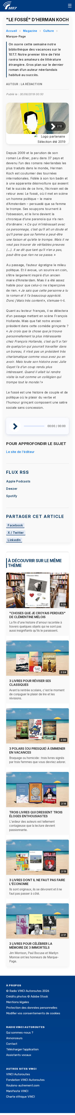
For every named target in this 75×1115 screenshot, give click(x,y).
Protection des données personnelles (31, 1007)
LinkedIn (14, 540)
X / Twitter (16, 533)
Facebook (15, 525)
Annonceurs (14, 1038)
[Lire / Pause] (50, 126)
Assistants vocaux (18, 1055)
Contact (11, 1044)
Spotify (11, 496)
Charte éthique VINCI (20, 1096)
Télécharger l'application (22, 1049)
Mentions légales (17, 1002)
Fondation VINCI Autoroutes (25, 1080)
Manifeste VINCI (17, 1091)
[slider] (34, 426)
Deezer (11, 489)
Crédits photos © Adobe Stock (27, 996)
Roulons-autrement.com (22, 1085)
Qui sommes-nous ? (19, 1032)
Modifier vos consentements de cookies (33, 1013)
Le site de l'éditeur (20, 452)
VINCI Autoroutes (18, 1074)
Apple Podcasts (18, 481)
